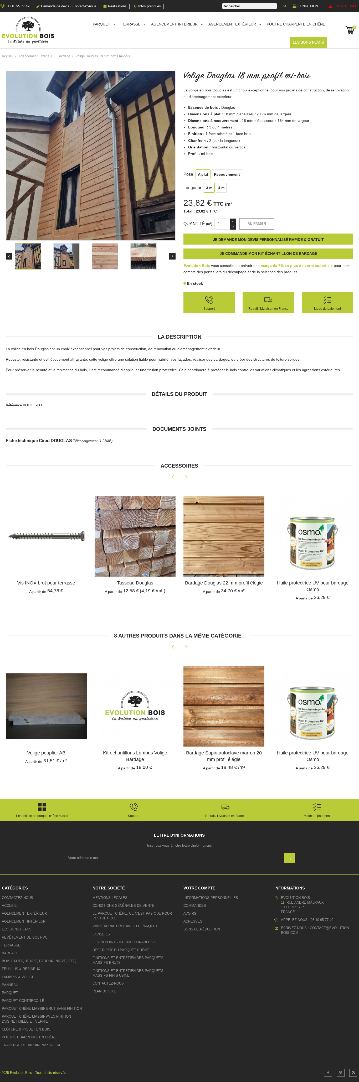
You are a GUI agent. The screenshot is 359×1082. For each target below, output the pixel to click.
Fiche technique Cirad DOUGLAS (59, 440)
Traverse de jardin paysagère (31, 1045)
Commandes (194, 906)
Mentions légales (110, 898)
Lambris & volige (18, 977)
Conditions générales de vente (123, 906)
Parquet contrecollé (23, 1001)
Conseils (101, 934)
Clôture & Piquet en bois (26, 1029)
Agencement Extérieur (232, 24)
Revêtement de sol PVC (24, 937)
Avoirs (189, 913)
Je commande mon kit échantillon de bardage (268, 253)
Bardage (10, 953)
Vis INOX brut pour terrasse (313, 583)
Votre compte (199, 888)
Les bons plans (308, 42)
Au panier (257, 224)
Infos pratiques (147, 6)
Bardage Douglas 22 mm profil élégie (135, 583)
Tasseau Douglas (46, 583)
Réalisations (115, 6)
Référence (14, 405)
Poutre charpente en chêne (296, 24)
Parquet (102, 24)
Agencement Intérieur (175, 24)
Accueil (9, 906)
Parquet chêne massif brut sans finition (42, 1009)
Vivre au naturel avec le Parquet (125, 926)
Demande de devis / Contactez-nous (66, 6)
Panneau (10, 985)
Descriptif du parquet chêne (121, 950)
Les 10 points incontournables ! (124, 942)
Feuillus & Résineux (21, 969)
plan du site (104, 991)
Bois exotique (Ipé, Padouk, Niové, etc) (39, 961)
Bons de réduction (201, 929)
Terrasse (131, 24)
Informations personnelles (210, 898)
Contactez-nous (17, 898)
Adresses (192, 921)
